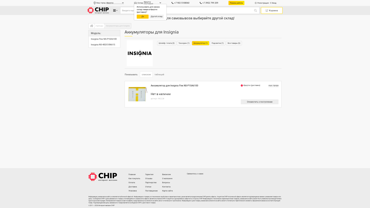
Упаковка (132, 191)
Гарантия (149, 174)
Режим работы (236, 3)
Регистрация (263, 3)
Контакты (166, 187)
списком (146, 74)
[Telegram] (195, 179)
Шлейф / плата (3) (167, 43)
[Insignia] (140, 53)
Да (142, 16)
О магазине (167, 178)
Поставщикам (151, 191)
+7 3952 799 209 (210, 3)
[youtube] (201, 179)
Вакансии (166, 174)
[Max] (189, 179)
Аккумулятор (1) (201, 43)
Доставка (132, 187)
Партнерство (151, 182)
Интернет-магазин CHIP (102, 176)
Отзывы (148, 178)
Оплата (131, 182)
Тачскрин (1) (184, 43)
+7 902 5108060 (181, 3)
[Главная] (91, 25)
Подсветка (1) (218, 43)
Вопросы (166, 182)
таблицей (159, 74)
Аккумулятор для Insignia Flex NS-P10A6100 (174, 85)
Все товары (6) (234, 43)
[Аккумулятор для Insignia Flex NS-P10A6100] (138, 94)
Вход (274, 3)
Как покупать (134, 178)
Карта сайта (167, 191)
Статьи (148, 187)
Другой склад (156, 16)
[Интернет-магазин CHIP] (98, 10)
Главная (132, 174)
